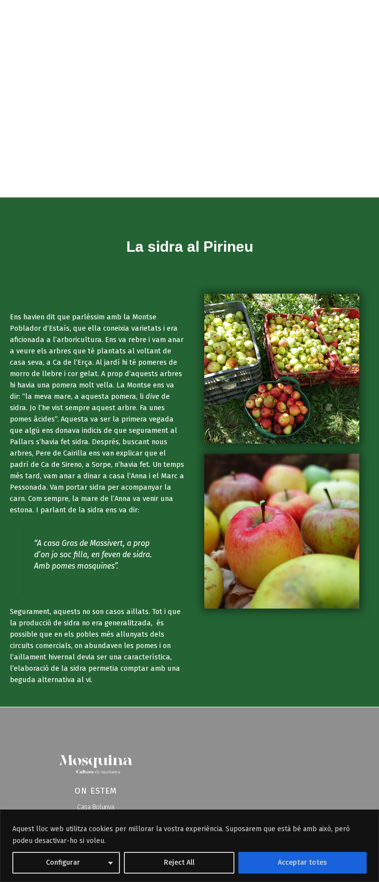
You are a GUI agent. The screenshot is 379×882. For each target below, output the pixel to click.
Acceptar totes (302, 862)
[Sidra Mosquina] (39, 19)
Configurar (63, 862)
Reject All (179, 862)
